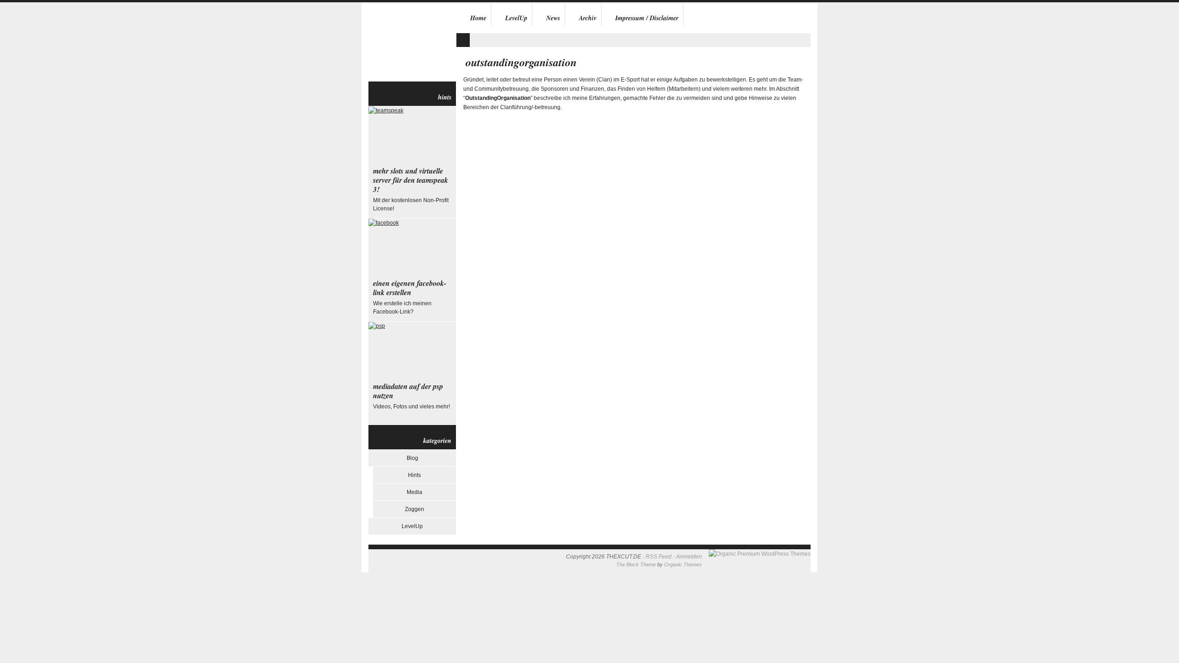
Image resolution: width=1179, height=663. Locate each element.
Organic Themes (683, 564)
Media (414, 492)
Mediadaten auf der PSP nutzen (408, 391)
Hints (414, 475)
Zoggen (414, 509)
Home (478, 18)
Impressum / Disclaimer (646, 18)
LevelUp (516, 18)
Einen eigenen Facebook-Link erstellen (409, 287)
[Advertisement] (563, 29)
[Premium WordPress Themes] (760, 554)
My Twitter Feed (463, 40)
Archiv (587, 18)
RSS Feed (658, 556)
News (553, 18)
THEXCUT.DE (412, 42)
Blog (412, 458)
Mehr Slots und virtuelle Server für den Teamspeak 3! (410, 180)
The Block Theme (636, 564)
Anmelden (689, 556)
